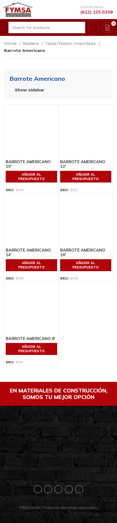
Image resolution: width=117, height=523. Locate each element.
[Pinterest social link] (58, 489)
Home (11, 43)
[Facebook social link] (38, 489)
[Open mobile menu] (3, 27)
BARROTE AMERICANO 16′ (82, 252)
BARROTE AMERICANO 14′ (28, 252)
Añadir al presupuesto (31, 176)
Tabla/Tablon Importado (71, 43)
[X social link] (48, 489)
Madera (31, 43)
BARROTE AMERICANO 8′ (31, 338)
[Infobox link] (94, 9)
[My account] (93, 27)
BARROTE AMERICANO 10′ (28, 164)
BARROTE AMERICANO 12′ (82, 164)
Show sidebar (29, 90)
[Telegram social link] (79, 489)
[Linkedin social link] (69, 489)
